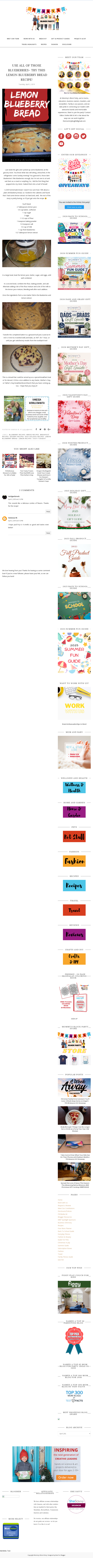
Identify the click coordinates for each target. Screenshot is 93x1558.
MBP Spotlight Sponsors (67, 1220)
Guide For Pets (63, 1240)
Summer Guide (63, 1245)
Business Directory (65, 1223)
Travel (60, 1254)
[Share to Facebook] (36, 429)
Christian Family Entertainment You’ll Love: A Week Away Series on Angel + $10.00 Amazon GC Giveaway (75, 1101)
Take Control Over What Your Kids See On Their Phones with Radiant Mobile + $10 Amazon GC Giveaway (75, 1157)
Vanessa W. (13, 518)
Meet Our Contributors (66, 1208)
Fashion (61, 1251)
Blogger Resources (65, 1217)
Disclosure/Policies (65, 1211)
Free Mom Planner (65, 1228)
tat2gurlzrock (14, 496)
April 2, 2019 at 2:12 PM (15, 499)
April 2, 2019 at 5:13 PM (15, 521)
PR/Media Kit (62, 1214)
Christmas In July (64, 1243)
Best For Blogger (60, 1555)
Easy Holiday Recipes (34, 437)
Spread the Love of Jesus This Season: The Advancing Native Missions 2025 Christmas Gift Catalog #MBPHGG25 (75, 1185)
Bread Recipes (33, 435)
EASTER (61, 1260)
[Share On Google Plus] (49, 429)
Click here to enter (74, 207)
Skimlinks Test (5, 1551)
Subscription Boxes (65, 1248)
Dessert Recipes (17, 437)
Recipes (61, 1225)
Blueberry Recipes (17, 435)
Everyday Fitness (64, 1234)
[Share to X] (40, 429)
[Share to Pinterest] (45, 429)
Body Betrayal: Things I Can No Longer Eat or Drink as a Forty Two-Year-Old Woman (75, 1129)
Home (60, 1200)
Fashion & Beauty (64, 1237)
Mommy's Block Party (40, 1555)
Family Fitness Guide (65, 1257)
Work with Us (63, 1203)
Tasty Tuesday (39, 438)
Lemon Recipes (25, 438)
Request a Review (64, 1205)
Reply (48, 511)
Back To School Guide (66, 1231)
